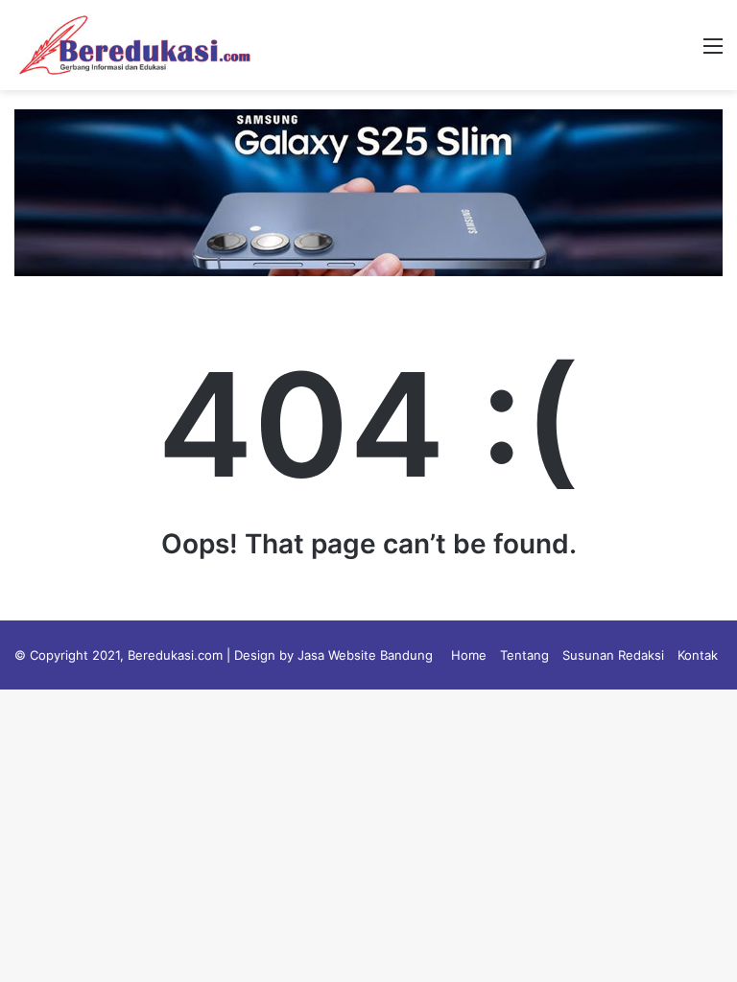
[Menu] (713, 52)
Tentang (524, 655)
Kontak (698, 655)
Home (469, 655)
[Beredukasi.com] (134, 45)
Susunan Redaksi (613, 655)
